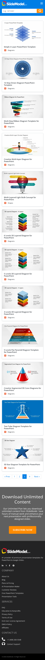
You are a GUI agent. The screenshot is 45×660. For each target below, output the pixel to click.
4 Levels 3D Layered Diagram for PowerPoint (18, 313)
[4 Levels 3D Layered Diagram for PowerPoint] (22, 297)
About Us (5, 576)
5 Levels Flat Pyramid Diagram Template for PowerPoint (21, 351)
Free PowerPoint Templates (13, 593)
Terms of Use (7, 617)
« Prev (7, 476)
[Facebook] (10, 565)
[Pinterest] (13, 565)
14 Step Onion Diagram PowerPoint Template (19, 84)
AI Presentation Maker (11, 586)
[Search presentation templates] (40, 11)
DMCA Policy (7, 624)
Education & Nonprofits (11, 611)
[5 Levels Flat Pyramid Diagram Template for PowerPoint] (22, 335)
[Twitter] (6, 565)
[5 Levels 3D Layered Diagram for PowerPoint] (22, 259)
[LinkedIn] (3, 565)
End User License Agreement (13, 621)
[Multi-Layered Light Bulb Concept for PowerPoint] (22, 182)
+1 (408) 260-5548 (14, 640)
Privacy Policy (7, 614)
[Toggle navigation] (41, 3)
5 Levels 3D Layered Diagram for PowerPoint (18, 274)
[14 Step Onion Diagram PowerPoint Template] (22, 68)
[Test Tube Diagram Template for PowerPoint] (22, 411)
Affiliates (5, 627)
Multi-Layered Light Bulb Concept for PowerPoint (20, 198)
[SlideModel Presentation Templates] (14, 3)
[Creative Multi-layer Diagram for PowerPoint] (22, 144)
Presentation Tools (9, 596)
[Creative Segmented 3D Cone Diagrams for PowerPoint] (22, 373)
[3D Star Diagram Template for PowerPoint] (22, 449)
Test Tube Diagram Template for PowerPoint (18, 427)
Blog (3, 580)
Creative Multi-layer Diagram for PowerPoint (18, 160)
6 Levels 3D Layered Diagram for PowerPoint (18, 236)
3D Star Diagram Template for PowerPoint (22, 464)
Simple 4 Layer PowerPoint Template (20, 47)
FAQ (3, 607)
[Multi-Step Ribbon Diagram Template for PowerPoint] (22, 106)
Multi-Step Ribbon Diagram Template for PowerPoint (21, 122)
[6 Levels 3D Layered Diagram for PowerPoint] (22, 221)
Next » (37, 476)
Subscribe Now (22, 529)
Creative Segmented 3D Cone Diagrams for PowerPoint (22, 389)
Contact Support (13, 644)
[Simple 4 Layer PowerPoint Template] (22, 32)
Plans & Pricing (8, 583)
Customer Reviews (9, 590)
